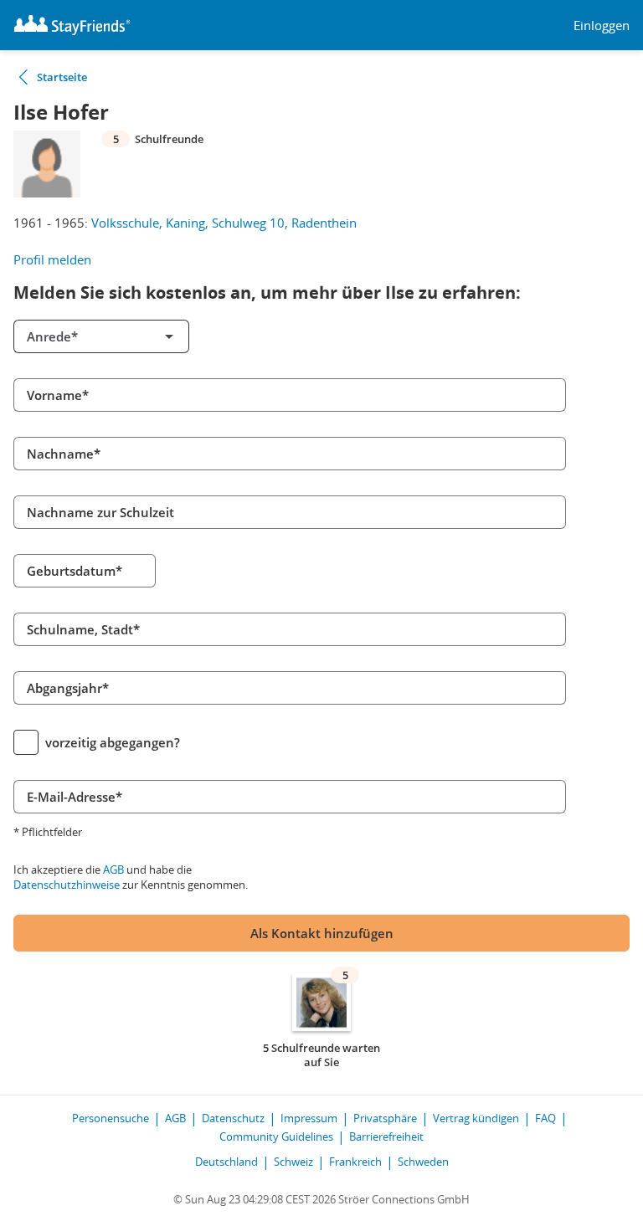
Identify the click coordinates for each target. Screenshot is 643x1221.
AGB (113, 869)
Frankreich (355, 1161)
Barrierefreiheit (386, 1136)
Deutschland (226, 1161)
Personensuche (110, 1118)
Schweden (423, 1161)
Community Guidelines (276, 1136)
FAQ (545, 1118)
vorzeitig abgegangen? (112, 742)
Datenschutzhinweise (66, 884)
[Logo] (72, 25)
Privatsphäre (385, 1118)
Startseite (62, 77)
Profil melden (52, 259)
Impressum (308, 1118)
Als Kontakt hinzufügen (322, 933)
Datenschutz (233, 1118)
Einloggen (602, 25)
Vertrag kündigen (476, 1118)
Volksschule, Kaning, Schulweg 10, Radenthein (224, 222)
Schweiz (293, 1161)
